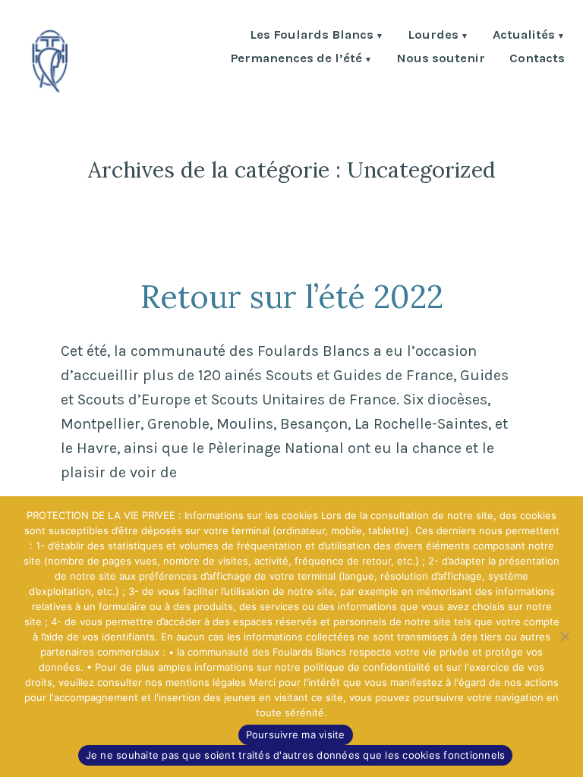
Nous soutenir (440, 59)
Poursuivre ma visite (295, 734)
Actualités (524, 36)
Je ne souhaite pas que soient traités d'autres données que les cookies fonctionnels (296, 755)
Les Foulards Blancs (311, 36)
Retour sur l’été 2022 (291, 296)
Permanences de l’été (296, 59)
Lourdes (433, 36)
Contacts (537, 59)
